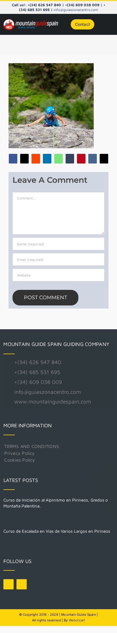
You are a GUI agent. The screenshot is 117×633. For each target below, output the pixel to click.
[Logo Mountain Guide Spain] (30, 20)
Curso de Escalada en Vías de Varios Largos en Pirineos (56, 531)
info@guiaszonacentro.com (76, 9)
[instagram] (21, 584)
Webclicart (77, 620)
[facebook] (8, 584)
